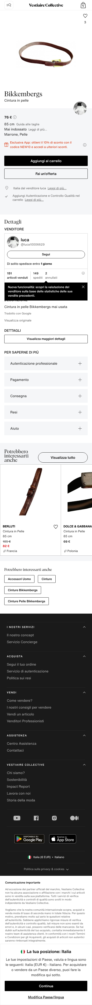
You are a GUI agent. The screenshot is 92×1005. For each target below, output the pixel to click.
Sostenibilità (17, 779)
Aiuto (14, 428)
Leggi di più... (37, 129)
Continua (46, 986)
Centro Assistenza (21, 743)
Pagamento (19, 379)
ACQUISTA (15, 656)
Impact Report (18, 786)
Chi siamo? (16, 772)
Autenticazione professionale (33, 363)
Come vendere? (19, 700)
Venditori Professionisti (25, 721)
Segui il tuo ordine (21, 664)
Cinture (47, 579)
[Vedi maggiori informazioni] (85, 144)
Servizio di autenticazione (28, 671)
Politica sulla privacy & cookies (44, 869)
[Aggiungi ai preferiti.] (55, 526)
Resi (13, 412)
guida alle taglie (27, 124)
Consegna (18, 395)
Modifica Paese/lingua (46, 997)
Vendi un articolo (20, 714)
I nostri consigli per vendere (29, 707)
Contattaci (15, 750)
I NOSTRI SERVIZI (21, 627)
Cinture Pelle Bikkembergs (26, 601)
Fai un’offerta (46, 173)
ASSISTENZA (17, 735)
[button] (83, 5)
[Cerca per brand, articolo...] (8, 5)
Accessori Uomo (19, 579)
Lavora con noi (19, 793)
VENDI (11, 692)
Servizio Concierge (22, 641)
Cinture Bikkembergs (22, 590)
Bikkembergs (23, 94)
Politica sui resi (19, 678)
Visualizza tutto (63, 457)
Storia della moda (21, 800)
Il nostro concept (20, 635)
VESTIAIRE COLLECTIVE (26, 765)
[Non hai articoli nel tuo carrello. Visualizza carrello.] (83, 5)
